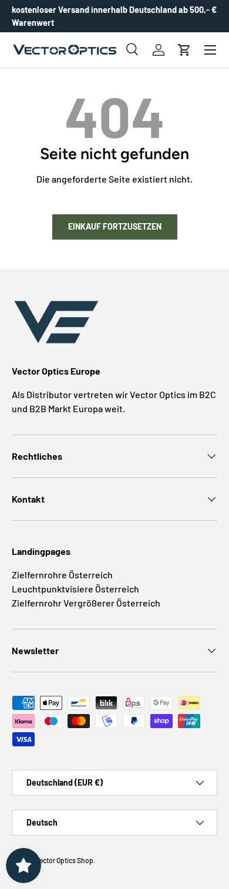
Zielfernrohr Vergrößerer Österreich (86, 602)
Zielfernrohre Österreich (62, 574)
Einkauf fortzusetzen (114, 226)
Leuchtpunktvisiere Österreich (75, 588)
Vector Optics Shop (64, 860)
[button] (184, 50)
